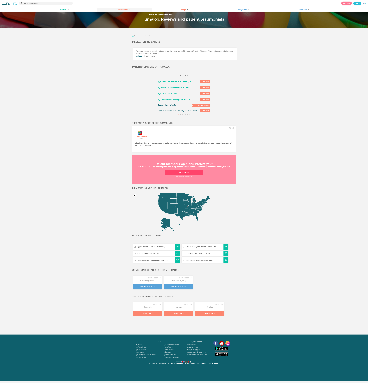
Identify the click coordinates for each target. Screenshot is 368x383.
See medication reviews (193, 349)
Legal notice (167, 351)
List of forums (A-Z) (192, 351)
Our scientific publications (143, 356)
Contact (166, 356)
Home (151, 14)
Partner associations (142, 351)
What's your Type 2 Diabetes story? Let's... (201, 247)
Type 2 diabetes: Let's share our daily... (152, 247)
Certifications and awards (171, 344)
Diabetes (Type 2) (147, 281)
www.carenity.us (158, 364)
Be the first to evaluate (201, 105)
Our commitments (141, 357)
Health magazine (191, 344)
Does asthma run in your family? (198, 253)
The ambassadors (141, 349)
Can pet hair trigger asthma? (148, 253)
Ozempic (148, 307)
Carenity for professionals (171, 357)
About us (139, 344)
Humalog (168, 14)
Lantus (179, 307)
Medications (159, 14)
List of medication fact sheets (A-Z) (197, 354)
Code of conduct (169, 349)
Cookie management (170, 354)
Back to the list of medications (144, 36)
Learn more (205, 81)
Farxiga (210, 307)
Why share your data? (142, 346)
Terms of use (167, 352)
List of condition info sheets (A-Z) (196, 352)
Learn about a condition (193, 347)
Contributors (140, 352)
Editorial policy (168, 347)
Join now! (346, 3)
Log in (357, 3)
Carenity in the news (170, 346)
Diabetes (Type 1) (178, 281)
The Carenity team (141, 347)
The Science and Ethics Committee (146, 354)
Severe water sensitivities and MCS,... (199, 260)
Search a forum (191, 346)
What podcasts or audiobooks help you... (153, 260)
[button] (64, 10)
